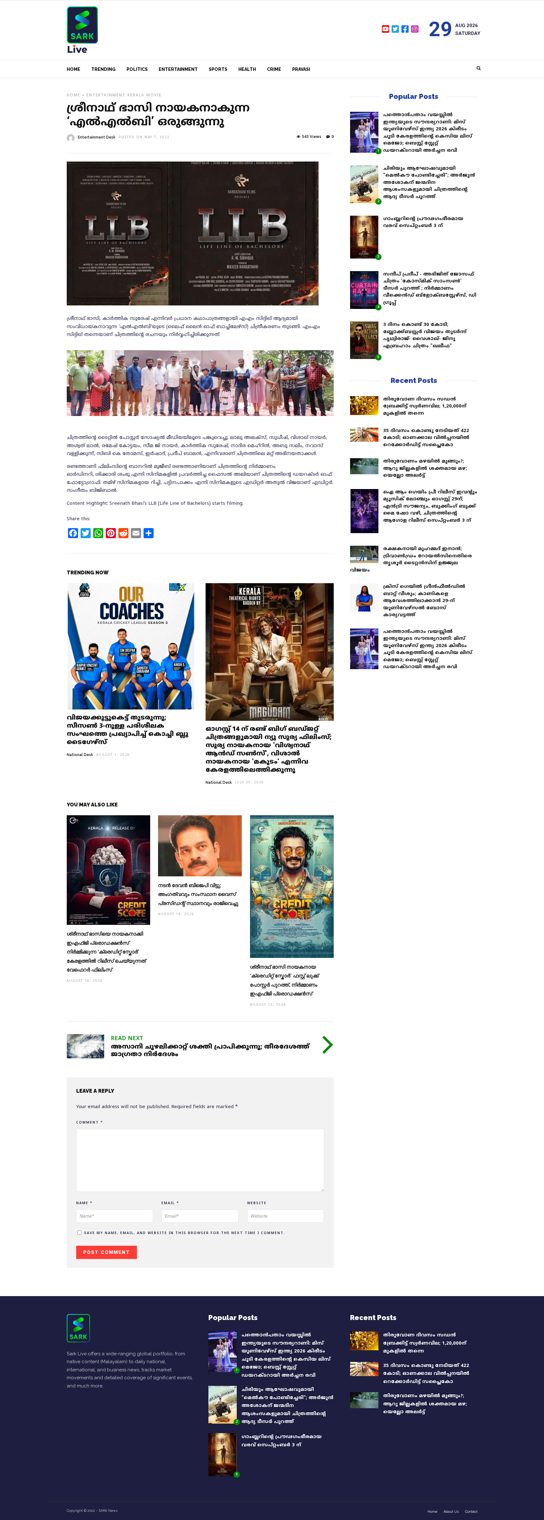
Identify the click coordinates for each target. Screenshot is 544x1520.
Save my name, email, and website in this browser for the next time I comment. (184, 1233)
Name (84, 1203)
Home (73, 69)
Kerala (136, 95)
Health (247, 69)
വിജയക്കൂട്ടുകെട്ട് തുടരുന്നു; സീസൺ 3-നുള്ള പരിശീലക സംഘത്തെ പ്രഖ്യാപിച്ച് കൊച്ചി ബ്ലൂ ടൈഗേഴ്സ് (127, 730)
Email (170, 1203)
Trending (103, 69)
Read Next (127, 1038)
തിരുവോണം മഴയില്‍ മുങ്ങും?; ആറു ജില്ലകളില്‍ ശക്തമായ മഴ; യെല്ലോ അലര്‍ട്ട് (425, 468)
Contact (471, 1512)
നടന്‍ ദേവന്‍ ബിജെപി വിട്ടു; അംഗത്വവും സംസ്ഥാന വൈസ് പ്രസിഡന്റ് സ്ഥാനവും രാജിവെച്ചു (198, 894)
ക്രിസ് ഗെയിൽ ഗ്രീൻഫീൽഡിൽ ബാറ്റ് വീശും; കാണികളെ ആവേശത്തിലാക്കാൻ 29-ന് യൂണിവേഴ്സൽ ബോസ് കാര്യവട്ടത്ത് (424, 601)
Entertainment (178, 69)
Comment (89, 1122)
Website (257, 1203)
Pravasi (301, 69)
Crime (274, 69)
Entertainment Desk (97, 137)
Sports (218, 69)
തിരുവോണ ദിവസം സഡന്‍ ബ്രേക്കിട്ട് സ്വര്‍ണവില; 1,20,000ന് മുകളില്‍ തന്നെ (424, 406)
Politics (137, 69)
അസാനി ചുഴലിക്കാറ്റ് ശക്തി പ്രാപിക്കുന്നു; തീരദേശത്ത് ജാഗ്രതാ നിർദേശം (210, 1051)
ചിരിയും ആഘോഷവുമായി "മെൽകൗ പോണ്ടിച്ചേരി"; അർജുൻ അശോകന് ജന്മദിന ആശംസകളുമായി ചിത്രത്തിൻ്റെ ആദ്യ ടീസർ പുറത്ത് (429, 183)
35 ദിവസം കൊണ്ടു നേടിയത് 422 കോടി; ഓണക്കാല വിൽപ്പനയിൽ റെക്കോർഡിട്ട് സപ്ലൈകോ (426, 438)
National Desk (80, 755)
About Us (451, 1512)
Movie (154, 95)
